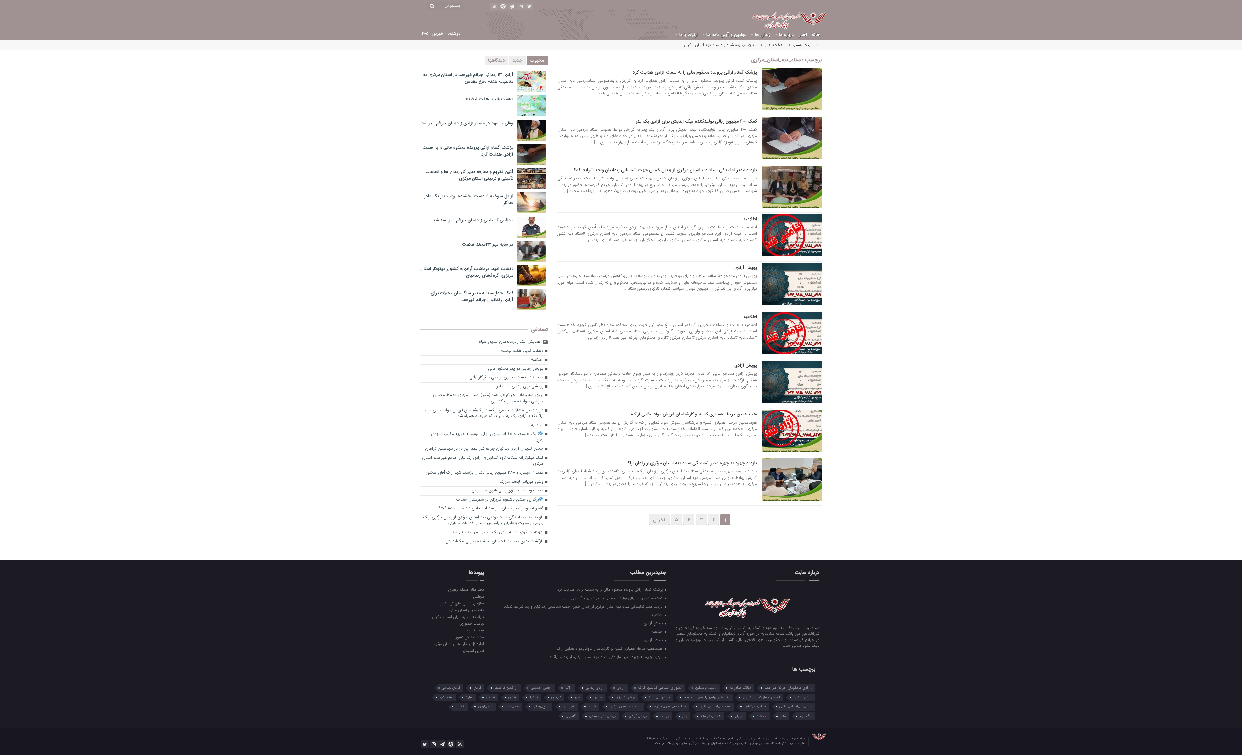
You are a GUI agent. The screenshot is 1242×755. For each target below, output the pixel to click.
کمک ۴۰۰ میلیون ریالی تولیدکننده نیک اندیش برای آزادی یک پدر (696, 121)
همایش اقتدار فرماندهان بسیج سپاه (510, 342)
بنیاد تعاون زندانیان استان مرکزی (458, 617)
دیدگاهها (496, 60)
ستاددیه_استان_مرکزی (715, 706)
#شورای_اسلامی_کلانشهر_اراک (660, 688)
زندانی (490, 697)
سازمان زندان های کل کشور (462, 603)
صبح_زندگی (541, 706)
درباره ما (786, 34)
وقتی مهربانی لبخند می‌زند (521, 482)
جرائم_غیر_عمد (659, 697)
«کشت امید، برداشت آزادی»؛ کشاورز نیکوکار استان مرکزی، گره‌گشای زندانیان (466, 272)
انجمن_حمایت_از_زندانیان (761, 697)
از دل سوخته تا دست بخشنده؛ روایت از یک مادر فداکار (468, 199)
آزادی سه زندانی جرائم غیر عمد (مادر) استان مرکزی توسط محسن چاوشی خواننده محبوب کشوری (488, 398)
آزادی (621, 688)
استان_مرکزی (803, 697)
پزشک (664, 716)
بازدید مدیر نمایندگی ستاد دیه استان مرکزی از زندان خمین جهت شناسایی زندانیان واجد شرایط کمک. (663, 170)
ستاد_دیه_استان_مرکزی (795, 706)
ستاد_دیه (446, 697)
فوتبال (460, 706)
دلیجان (556, 697)
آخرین (659, 519)
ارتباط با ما (688, 34)
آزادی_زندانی (595, 688)
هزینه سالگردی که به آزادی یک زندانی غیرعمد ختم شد (497, 532)
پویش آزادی (745, 267)
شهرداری (569, 706)
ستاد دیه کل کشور (470, 637)
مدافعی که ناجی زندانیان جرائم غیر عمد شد (473, 220)
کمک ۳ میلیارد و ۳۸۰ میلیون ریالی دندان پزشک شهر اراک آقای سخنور (484, 473)
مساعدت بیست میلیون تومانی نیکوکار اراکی (506, 377)
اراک (568, 688)
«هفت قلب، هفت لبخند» (489, 98)
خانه (816, 34)
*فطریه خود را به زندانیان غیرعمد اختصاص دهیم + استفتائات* (491, 508)
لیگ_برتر (806, 716)
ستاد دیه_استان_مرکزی (670, 706)
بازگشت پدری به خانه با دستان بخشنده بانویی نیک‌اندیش (494, 541)
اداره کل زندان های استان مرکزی (458, 644)
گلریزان (571, 716)
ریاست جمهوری (472, 623)
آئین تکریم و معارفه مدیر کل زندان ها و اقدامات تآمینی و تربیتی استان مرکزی (469, 175)
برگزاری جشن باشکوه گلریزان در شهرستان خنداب (497, 500)
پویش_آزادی (638, 716)
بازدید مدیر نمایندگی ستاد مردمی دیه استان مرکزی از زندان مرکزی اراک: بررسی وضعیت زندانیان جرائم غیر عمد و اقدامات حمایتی (482, 520)
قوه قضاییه (475, 630)
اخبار (803, 34)
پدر (684, 716)
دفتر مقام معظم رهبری (466, 589)
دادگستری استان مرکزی (466, 610)
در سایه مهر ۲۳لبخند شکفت (487, 244)
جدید (517, 60)
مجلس (478, 596)
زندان (512, 697)
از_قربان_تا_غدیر (506, 688)
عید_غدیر (512, 706)
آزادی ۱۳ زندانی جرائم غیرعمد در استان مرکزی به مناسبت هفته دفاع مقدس (468, 78)
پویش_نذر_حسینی (602, 716)
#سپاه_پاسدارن (705, 688)
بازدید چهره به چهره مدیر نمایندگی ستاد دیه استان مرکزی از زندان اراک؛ (691, 463)
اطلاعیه (750, 218)
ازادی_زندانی (451, 688)
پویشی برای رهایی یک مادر (520, 386)
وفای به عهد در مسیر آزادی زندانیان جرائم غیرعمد (467, 123)
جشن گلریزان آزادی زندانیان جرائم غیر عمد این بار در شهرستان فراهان (484, 449)
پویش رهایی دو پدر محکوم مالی (515, 369)
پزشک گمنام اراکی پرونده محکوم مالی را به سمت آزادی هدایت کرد (695, 72)
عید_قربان (485, 706)
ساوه (469, 697)
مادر (783, 716)
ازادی (477, 688)
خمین (598, 697)
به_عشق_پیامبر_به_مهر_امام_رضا (706, 697)
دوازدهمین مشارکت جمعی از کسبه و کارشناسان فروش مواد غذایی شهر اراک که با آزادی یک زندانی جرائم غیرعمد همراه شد (484, 413)
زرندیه (533, 697)
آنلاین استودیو (473, 650)
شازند (592, 706)
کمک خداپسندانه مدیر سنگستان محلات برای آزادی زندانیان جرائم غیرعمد (472, 296)
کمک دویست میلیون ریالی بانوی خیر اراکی (507, 491)
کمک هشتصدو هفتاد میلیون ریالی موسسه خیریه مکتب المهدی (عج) (487, 437)
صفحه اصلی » (771, 45)
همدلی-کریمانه (711, 716)
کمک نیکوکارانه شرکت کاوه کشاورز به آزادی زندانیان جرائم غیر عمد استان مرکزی (482, 461)
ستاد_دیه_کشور (755, 706)
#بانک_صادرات (740, 688)
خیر (577, 697)
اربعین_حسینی (541, 688)
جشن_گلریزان (625, 697)
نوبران (739, 716)
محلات (762, 716)
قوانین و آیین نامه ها (726, 34)
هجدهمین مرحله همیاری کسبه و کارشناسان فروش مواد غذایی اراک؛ (694, 414)
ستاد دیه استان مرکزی (625, 706)
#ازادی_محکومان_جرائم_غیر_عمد (788, 688)
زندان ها (762, 34)
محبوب (537, 60)
